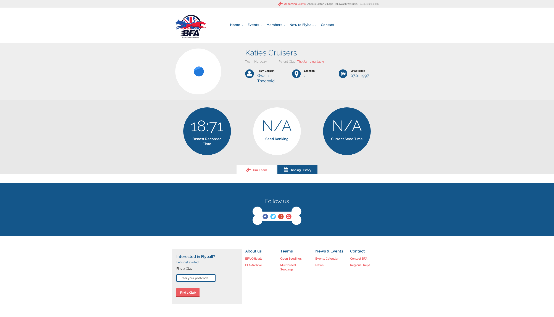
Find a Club (188, 292)
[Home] (190, 26)
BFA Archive (253, 265)
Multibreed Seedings (288, 267)
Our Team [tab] (260, 170)
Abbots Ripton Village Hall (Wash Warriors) (332, 3)
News (319, 265)
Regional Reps (360, 265)
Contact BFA (358, 258)
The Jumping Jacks (311, 61)
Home (235, 25)
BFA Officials (253, 258)
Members (274, 25)
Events (254, 25)
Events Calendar (326, 258)
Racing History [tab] (301, 170)
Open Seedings (291, 258)
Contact (327, 25)
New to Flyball (302, 25)
